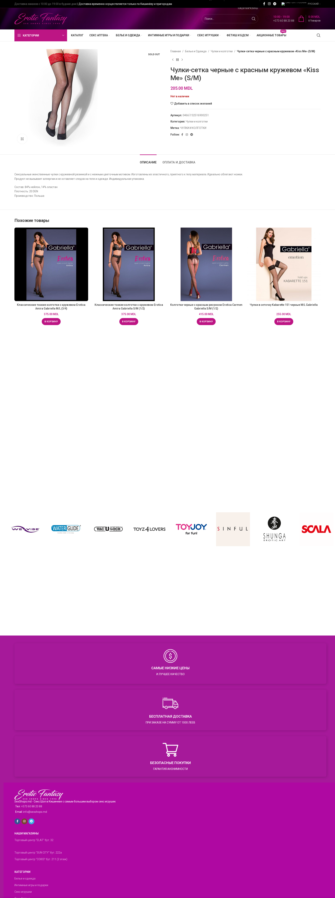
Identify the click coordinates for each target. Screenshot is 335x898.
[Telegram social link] (275, 4)
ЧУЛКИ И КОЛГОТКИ (193, 127)
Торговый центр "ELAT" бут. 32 (33, 840)
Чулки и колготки (222, 51)
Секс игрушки (23, 891)
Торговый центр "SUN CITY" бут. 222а (38, 852)
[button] (51, 321)
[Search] (319, 35)
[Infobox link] (279, 19)
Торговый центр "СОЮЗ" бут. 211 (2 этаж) (40, 859)
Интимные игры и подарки (31, 885)
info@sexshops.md (35, 811)
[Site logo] (40, 18)
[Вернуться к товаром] (177, 59)
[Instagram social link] (269, 4)
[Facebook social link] (264, 4)
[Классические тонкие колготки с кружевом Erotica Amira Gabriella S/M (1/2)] (129, 264)
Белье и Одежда (195, 51)
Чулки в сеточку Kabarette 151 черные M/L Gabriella (284, 304)
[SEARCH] (253, 18)
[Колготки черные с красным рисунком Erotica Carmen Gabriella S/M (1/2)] (206, 264)
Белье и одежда (24, 878)
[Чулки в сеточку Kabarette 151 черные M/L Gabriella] (284, 264)
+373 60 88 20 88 (31, 806)
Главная (175, 51)
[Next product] (182, 59)
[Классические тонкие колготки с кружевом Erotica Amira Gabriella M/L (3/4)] (51, 264)
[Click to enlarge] (22, 139)
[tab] (148, 160)
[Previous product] (172, 59)
